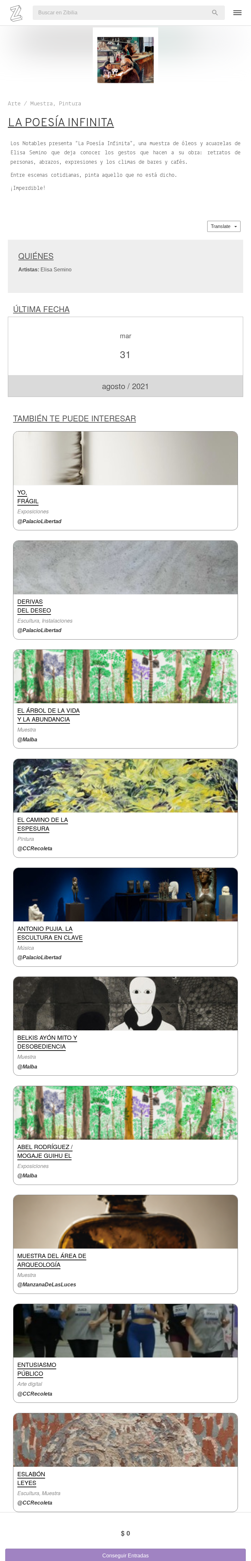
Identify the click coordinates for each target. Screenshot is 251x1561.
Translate (222, 226)
